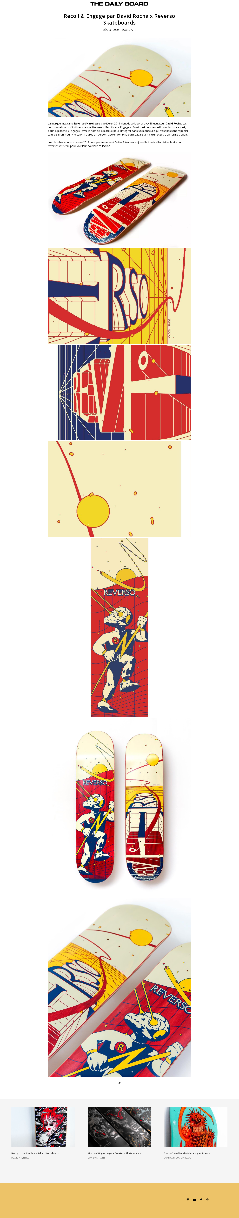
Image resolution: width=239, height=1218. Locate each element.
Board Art (128, 30)
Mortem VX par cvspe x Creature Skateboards (114, 1153)
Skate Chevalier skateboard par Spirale (187, 1153)
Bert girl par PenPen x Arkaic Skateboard (35, 1153)
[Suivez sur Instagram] (188, 1199)
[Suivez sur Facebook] (201, 1199)
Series (26, 1157)
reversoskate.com (58, 146)
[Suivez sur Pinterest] (207, 1199)
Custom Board (183, 1157)
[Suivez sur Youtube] (194, 1199)
